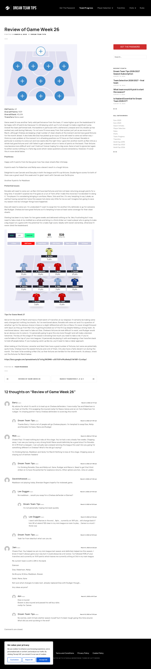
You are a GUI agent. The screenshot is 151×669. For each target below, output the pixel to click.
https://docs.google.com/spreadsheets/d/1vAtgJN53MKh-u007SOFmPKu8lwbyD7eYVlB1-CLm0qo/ (45, 359)
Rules (142, 8)
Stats (131, 8)
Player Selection (104, 8)
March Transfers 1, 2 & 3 (72, 379)
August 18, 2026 (119, 85)
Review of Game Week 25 (29, 379)
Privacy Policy (83, 653)
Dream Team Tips (38, 34)
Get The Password (67, 8)
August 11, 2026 (119, 94)
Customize (14, 660)
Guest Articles (118, 126)
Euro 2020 (117, 120)
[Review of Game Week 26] (40, 45)
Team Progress (86, 8)
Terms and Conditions (65, 653)
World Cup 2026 (119, 147)
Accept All (43, 660)
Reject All (29, 660)
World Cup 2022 (119, 145)
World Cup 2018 (119, 142)
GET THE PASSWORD (130, 47)
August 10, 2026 (119, 103)
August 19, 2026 (119, 76)
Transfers (121, 8)
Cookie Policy (98, 653)
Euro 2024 (117, 123)
